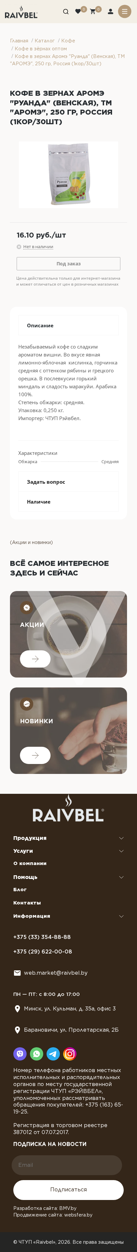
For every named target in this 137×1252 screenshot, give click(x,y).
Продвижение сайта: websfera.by (52, 1215)
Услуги (23, 851)
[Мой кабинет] (111, 12)
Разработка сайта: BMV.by (44, 1208)
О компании (30, 863)
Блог (20, 890)
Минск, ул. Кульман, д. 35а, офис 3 (70, 1009)
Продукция (30, 838)
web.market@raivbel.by (55, 973)
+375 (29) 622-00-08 (42, 952)
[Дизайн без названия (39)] (68, 174)
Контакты (27, 903)
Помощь (25, 877)
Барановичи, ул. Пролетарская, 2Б (71, 1030)
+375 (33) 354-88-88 (42, 937)
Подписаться (68, 1189)
